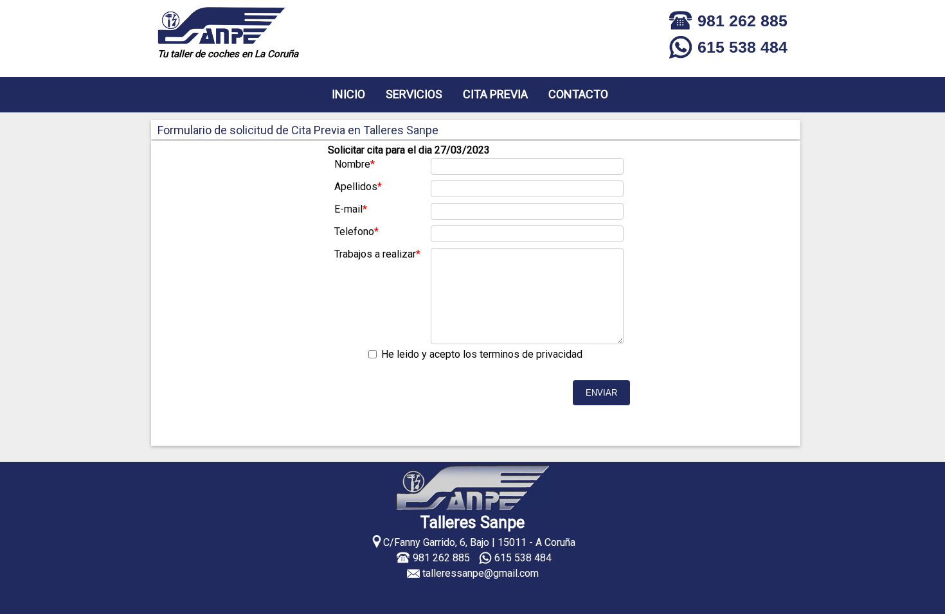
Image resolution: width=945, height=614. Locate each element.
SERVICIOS (414, 94)
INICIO (348, 94)
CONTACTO (578, 94)
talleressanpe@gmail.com (480, 573)
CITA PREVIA (495, 94)
